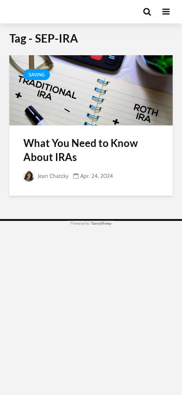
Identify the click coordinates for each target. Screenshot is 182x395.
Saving (36, 75)
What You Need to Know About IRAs (80, 150)
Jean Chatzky (52, 175)
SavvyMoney (101, 223)
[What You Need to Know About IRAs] (91, 89)
